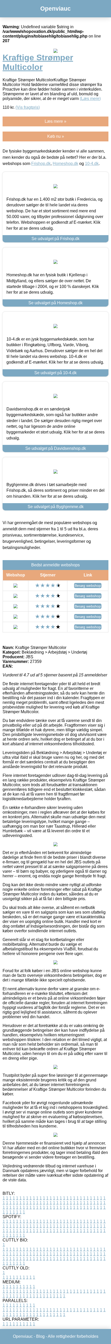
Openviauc (55, 8)
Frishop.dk (41, 163)
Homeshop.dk (65, 163)
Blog (40, 1336)
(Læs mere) (90, 98)
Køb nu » (55, 136)
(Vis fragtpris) (27, 107)
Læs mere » (55, 121)
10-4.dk (92, 163)
